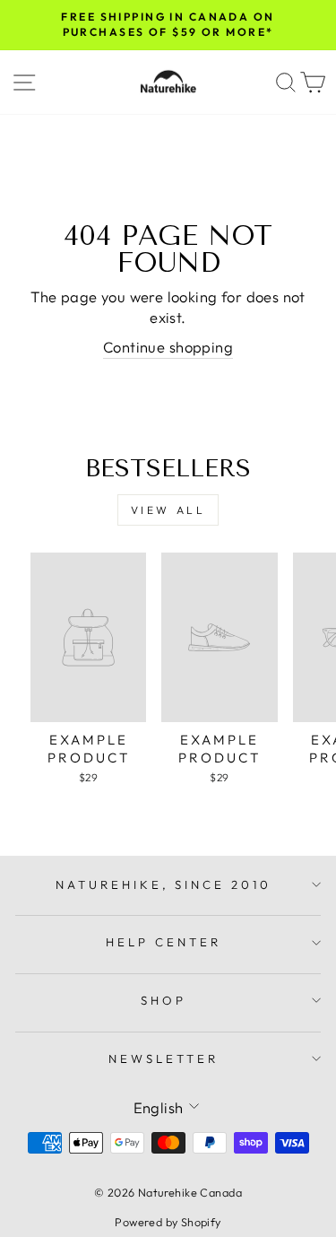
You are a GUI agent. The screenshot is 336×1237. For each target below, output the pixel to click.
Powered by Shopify (167, 1222)
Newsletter (163, 1058)
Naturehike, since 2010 (163, 884)
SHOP (163, 1000)
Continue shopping (168, 346)
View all (168, 510)
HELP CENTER (163, 942)
